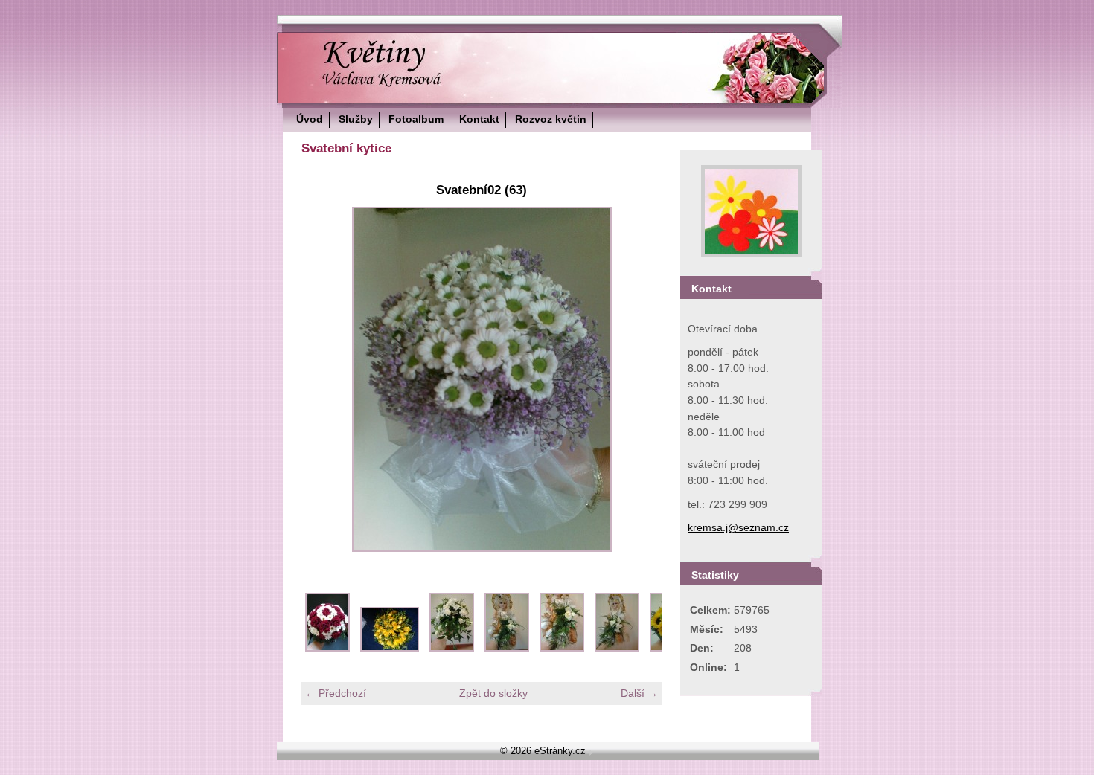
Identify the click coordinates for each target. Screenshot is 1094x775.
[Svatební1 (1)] (327, 648)
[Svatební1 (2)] (389, 648)
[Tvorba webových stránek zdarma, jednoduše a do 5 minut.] (591, 752)
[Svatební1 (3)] (451, 648)
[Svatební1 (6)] (617, 648)
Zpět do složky (493, 693)
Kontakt (479, 119)
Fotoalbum (416, 119)
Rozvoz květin (550, 119)
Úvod (309, 119)
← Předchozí (335, 693)
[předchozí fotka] (325, 379)
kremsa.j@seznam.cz (738, 527)
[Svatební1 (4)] (506, 648)
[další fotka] (637, 379)
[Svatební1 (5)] (562, 648)
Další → (639, 693)
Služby (356, 119)
